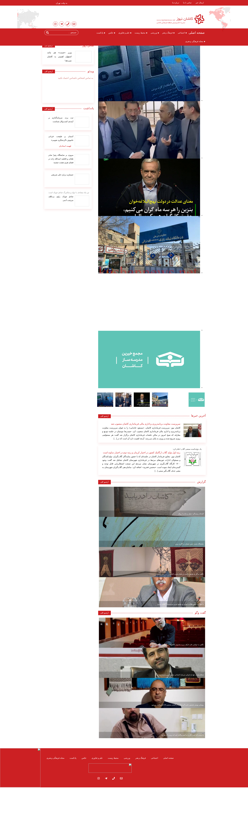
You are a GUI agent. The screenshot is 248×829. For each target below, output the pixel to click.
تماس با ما (187, 3)
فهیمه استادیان (65, 146)
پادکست (99, 33)
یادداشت (88, 108)
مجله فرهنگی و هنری (194, 41)
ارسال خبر (200, 3)
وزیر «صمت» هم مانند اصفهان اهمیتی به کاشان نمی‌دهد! (59, 56)
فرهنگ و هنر (167, 33)
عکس (110, 33)
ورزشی (154, 33)
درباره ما (175, 3)
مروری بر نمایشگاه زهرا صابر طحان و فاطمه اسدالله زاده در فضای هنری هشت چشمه (60, 159)
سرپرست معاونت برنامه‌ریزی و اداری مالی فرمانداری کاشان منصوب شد (145, 424)
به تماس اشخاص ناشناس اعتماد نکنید (75, 78)
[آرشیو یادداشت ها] (82, 122)
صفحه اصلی (197, 32)
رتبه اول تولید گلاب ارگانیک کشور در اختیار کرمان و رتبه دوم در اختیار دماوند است (141, 452)
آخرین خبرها (198, 415)
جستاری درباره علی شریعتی (62, 175)
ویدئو (90, 71)
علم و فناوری (123, 33)
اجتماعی (181, 33)
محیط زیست (140, 33)
